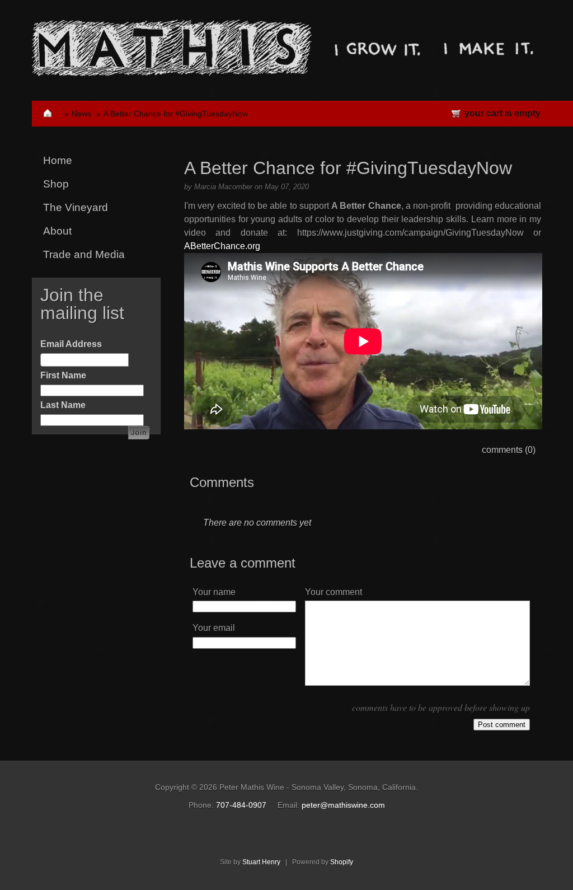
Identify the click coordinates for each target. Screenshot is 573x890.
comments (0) (509, 450)
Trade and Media (84, 254)
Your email (213, 628)
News (81, 113)
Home (57, 160)
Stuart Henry (261, 862)
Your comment (333, 592)
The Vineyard (75, 207)
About (57, 231)
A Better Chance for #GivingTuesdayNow (176, 113)
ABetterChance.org (222, 246)
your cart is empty (502, 113)
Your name (214, 592)
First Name (63, 375)
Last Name (63, 405)
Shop (56, 184)
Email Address (71, 344)
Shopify (341, 862)
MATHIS (172, 48)
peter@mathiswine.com (343, 804)
